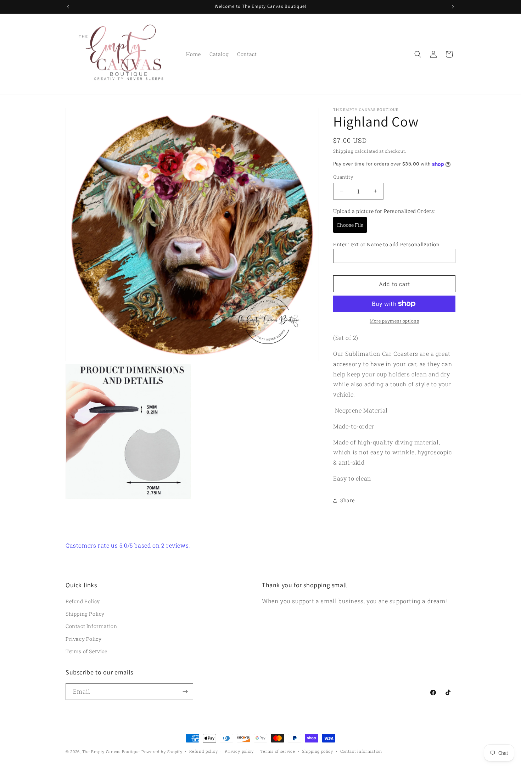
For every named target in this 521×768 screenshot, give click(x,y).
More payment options (394, 321)
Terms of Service (86, 651)
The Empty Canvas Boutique (111, 751)
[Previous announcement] (68, 6)
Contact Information (91, 626)
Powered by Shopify (162, 751)
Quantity (343, 177)
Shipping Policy (85, 613)
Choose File (350, 225)
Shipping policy (317, 751)
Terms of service (277, 751)
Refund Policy (83, 601)
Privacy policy (239, 751)
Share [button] (347, 500)
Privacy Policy (83, 638)
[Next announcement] (453, 6)
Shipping (343, 151)
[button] (418, 54)
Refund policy (203, 751)
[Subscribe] (185, 691)
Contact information (361, 751)
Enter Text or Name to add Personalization (386, 244)
